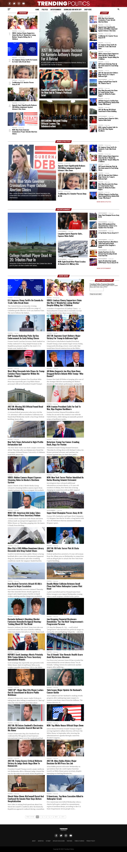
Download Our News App (73, 9)
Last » (63, 817)
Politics (45, 9)
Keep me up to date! (95, 294)
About (34, 841)
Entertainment (55, 9)
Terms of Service (79, 841)
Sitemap (48, 841)
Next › (56, 817)
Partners (69, 841)
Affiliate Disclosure (59, 841)
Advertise (41, 841)
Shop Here (88, 9)
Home (37, 9)
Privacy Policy (90, 841)
